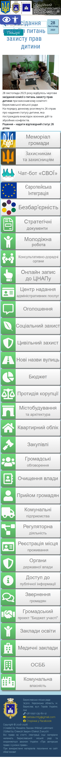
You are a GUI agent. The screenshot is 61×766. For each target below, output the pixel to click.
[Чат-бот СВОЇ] (30, 179)
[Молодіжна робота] (30, 239)
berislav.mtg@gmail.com (40, 706)
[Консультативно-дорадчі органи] (30, 255)
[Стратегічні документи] (30, 222)
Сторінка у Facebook (39, 710)
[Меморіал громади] (30, 146)
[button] (10, 20)
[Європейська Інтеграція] (30, 196)
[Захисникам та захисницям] (30, 163)
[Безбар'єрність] (30, 213)
